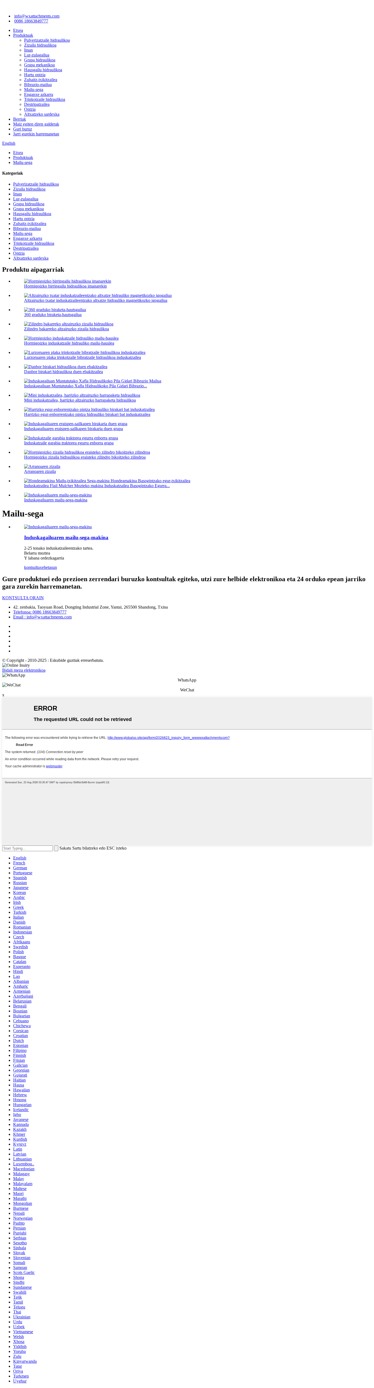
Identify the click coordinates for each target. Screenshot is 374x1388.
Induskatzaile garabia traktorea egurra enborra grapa (69, 443)
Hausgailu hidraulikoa (43, 69)
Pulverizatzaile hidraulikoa (47, 40)
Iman (28, 50)
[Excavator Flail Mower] (58, 526)
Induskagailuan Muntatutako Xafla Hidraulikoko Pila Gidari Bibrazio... (85, 386)
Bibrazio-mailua (38, 84)
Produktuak (23, 35)
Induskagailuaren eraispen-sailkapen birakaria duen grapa (73, 428)
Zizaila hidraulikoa (40, 45)
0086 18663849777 (31, 21)
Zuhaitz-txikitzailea (40, 79)
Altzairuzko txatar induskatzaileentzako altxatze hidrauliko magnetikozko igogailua (95, 300)
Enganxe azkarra (38, 94)
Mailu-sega (33, 89)
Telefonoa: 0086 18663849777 (40, 612)
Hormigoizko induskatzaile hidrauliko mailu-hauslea (69, 343)
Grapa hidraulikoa (39, 60)
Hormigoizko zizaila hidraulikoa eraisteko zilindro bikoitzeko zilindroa (85, 457)
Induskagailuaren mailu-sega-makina (55, 500)
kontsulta (32, 567)
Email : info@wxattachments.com (42, 617)
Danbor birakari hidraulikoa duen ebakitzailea (63, 371)
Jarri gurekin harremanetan (36, 134)
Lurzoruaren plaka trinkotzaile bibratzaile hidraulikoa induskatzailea (82, 357)
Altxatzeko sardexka (41, 114)
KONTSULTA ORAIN (23, 597)
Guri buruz (22, 129)
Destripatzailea (37, 104)
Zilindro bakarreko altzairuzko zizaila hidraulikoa (66, 329)
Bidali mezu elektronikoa (23, 670)
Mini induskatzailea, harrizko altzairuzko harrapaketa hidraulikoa (80, 400)
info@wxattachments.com (36, 16)
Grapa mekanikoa (39, 65)
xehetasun (48, 567)
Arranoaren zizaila (40, 471)
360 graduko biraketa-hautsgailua (53, 314)
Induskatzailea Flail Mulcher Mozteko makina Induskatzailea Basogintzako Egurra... (97, 485)
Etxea (18, 30)
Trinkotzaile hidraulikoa (44, 99)
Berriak (19, 119)
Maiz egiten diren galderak (36, 124)
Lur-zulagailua (36, 55)
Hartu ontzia (34, 74)
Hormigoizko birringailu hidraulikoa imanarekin (65, 286)
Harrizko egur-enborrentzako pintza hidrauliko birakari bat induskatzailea (87, 414)
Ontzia (30, 109)
